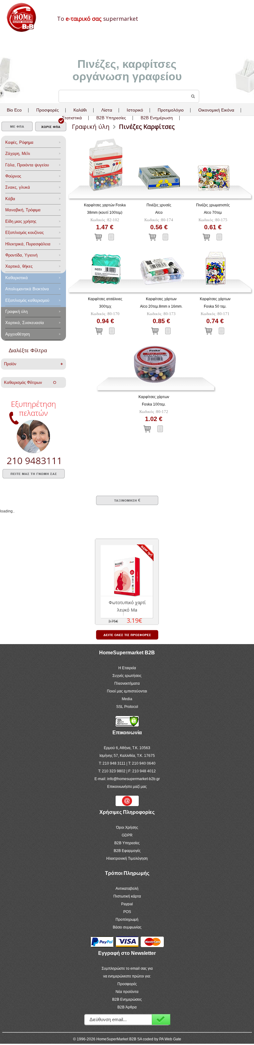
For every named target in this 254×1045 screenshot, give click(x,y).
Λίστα (106, 110)
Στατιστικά (72, 117)
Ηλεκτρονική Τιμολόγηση (127, 858)
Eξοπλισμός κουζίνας (24, 232)
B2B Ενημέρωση (157, 117)
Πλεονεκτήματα (127, 683)
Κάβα (10, 198)
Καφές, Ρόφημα (19, 142)
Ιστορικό (135, 110)
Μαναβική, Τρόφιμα (23, 210)
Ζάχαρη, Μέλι (17, 153)
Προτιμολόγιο (171, 110)
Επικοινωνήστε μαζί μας (127, 786)
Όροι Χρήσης (127, 827)
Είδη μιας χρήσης (20, 221)
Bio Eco (14, 110)
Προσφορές (47, 110)
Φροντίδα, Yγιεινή (21, 255)
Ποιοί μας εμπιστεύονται (127, 691)
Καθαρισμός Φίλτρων (28, 382)
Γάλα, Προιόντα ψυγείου (27, 165)
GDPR (127, 835)
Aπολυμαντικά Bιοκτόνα (27, 289)
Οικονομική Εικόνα (216, 110)
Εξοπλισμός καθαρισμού (27, 300)
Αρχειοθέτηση (17, 334)
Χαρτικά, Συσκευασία (24, 322)
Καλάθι (80, 110)
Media (127, 699)
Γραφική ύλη (16, 311)
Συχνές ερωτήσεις (127, 676)
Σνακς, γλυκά (17, 187)
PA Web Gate (170, 1039)
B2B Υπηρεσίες (127, 843)
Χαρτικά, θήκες (19, 266)
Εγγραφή (161, 1019)
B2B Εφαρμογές (127, 851)
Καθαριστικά (16, 277)
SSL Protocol (127, 707)
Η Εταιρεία (127, 668)
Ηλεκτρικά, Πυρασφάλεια (27, 244)
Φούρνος (13, 176)
